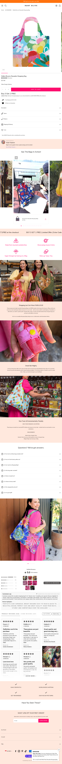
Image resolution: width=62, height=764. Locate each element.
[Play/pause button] (16, 157)
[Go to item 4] (25, 583)
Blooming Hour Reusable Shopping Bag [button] (50, 641)
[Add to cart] (45, 219)
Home (2, 10)
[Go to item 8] (32, 588)
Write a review (52, 583)
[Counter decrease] (2, 89)
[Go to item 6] (35, 583)
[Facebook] (16, 751)
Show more (30, 676)
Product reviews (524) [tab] (11, 614)
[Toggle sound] (45, 210)
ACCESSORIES (8, 10)
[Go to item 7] (27, 588)
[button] (2, 5)
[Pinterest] (22, 751)
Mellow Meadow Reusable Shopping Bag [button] (29, 646)
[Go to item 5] (30, 583)
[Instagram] (19, 751)
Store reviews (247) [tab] (28, 614)
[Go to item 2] (30, 578)
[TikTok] (26, 751)
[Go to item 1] (25, 578)
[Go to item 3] (35, 578)
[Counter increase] (8, 89)
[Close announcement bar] (60, 1)
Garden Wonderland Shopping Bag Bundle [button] (8, 646)
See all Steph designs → (11, 147)
